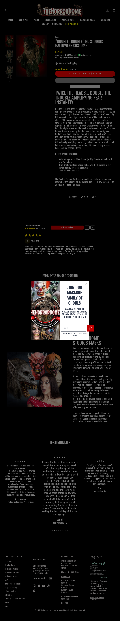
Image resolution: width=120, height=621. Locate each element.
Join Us (90, 328)
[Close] (86, 284)
